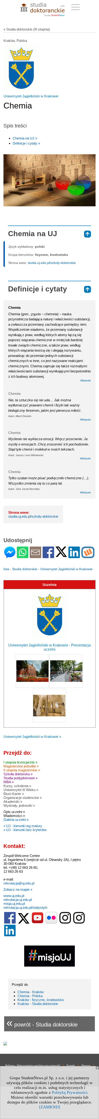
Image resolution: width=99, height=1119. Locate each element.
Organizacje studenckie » (22, 798)
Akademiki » (12, 802)
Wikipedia (85, 380)
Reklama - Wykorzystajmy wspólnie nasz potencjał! (32, 1065)
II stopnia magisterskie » (21, 770)
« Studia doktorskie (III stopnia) (26, 29)
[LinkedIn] (74, 556)
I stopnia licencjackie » (20, 762)
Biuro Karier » (13, 794)
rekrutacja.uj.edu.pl (17, 900)
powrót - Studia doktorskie (42, 1023)
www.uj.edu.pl (13, 896)
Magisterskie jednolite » (21, 766)
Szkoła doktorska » (17, 774)
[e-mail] (35, 556)
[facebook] (9, 922)
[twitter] (23, 922)
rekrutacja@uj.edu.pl (18, 883)
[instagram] (65, 922)
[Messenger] (9, 556)
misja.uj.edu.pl (14, 904)
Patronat (86, 1065)
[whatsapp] (22, 556)
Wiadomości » (14, 816)
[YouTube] (37, 922)
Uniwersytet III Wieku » (20, 790)
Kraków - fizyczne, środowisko (40, 1000)
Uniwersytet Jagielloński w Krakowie (30, 96)
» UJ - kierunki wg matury (22, 826)
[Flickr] (51, 922)
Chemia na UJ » (25, 138)
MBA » (8, 782)
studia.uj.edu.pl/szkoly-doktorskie (52, 263)
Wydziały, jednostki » (19, 805)
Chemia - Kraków (30, 992)
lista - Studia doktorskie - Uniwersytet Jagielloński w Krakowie (48, 569)
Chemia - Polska (30, 996)
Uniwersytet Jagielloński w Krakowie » (32, 737)
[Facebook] (48, 556)
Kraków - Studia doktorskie (37, 1004)
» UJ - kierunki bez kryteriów (25, 830)
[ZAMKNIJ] (49, 1107)
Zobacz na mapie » (17, 889)
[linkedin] (9, 935)
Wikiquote (85, 419)
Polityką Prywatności (69, 1092)
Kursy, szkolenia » (17, 786)
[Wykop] (87, 556)
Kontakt (71, 1065)
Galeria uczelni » (16, 820)
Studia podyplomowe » (20, 778)
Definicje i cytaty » (26, 143)
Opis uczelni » (14, 812)
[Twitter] (61, 555)
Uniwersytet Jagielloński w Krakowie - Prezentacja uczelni (49, 647)
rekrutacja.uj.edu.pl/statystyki (25, 907)
